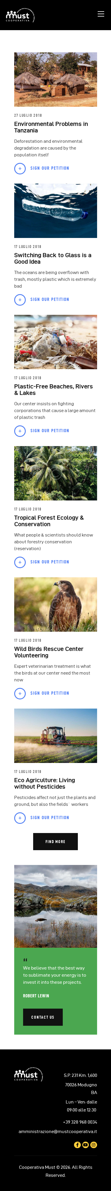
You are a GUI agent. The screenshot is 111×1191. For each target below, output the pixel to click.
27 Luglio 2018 (28, 115)
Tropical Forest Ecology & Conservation (49, 520)
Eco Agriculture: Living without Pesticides (44, 783)
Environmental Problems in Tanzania (51, 127)
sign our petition (50, 168)
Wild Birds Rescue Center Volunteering (48, 652)
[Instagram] (93, 1145)
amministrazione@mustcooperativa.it (58, 1131)
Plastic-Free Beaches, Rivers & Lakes (53, 389)
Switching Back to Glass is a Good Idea (52, 258)
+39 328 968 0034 (80, 1122)
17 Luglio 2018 (28, 246)
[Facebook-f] (77, 1145)
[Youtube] (85, 1145)
